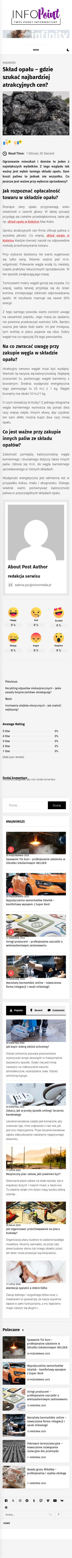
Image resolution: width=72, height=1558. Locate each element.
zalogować (20, 779)
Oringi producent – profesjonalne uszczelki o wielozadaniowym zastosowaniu (47, 1395)
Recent (38, 1010)
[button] (68, 50)
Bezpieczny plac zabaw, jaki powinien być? (33, 1174)
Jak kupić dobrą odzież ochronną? (27, 1046)
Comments (58, 1010)
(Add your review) (13, 757)
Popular (18, 1010)
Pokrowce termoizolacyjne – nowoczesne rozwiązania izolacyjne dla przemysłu (45, 1447)
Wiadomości (9, 63)
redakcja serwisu (24, 576)
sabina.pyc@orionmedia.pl (33, 585)
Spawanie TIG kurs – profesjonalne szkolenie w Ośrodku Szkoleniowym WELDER (47, 1343)
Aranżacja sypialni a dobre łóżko (26, 1288)
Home (6, 1523)
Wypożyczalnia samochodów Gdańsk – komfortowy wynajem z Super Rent (46, 1369)
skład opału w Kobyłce (23, 221)
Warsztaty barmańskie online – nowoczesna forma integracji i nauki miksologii (46, 1421)
